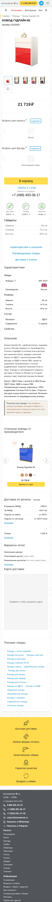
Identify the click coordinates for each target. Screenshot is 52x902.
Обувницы (8, 848)
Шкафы (6, 861)
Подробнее (8, 523)
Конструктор (30, 10)
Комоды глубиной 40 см (18, 663)
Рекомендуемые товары (26, 253)
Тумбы (6, 844)
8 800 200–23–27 (15, 805)
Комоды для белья (16, 670)
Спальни (7, 871)
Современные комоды (17, 701)
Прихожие (8, 851)
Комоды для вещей (16, 674)
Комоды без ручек (15, 655)
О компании (8, 880)
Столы (6, 854)
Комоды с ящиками (16, 698)
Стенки (6, 868)
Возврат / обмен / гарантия (15, 887)
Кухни (6, 837)
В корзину (26, 181)
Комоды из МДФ (33, 686)
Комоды (7, 841)
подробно (35, 121)
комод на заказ (29, 409)
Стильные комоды (15, 705)
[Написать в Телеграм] (41, 3)
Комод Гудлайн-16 (26, 467)
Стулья (6, 858)
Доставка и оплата (26, 259)
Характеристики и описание (26, 247)
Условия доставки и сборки (15, 893)
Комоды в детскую (35, 655)
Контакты (7, 897)
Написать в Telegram (17, 826)
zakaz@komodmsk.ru (17, 817)
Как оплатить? (9, 890)
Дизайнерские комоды (34, 667)
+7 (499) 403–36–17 (16, 809)
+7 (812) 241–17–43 (16, 813)
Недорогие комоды (16, 690)
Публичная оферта (12, 900)
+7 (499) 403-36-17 (26, 195)
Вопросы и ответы (11, 883)
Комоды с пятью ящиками (19, 651)
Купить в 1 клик (26, 484)
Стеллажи (7, 864)
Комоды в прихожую (16, 659)
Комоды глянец (14, 667)
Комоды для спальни (16, 682)
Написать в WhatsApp (18, 821)
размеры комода (23, 406)
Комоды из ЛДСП (15, 686)
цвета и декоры (23, 412)
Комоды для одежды (16, 678)
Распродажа (16, 10)
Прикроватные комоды (17, 694)
